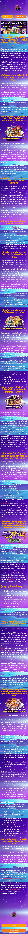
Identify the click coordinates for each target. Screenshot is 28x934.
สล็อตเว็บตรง (15, 227)
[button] (5, 7)
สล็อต (20, 562)
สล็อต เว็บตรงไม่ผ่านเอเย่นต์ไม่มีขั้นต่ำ (14, 879)
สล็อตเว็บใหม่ (4, 716)
